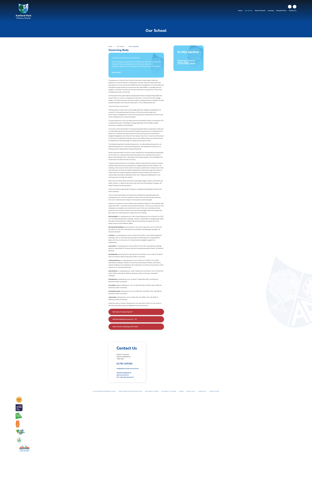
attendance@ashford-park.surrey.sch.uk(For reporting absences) (125, 375)
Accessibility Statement (168, 391)
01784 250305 (124, 363)
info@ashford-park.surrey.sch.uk (128, 369)
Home (110, 46)
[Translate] (290, 6)
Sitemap (181, 391)
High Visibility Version (152, 391)
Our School (120, 46)
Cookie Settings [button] (214, 391)
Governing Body (134, 46)
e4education (138, 391)
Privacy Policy (190, 391)
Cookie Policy (202, 391)
